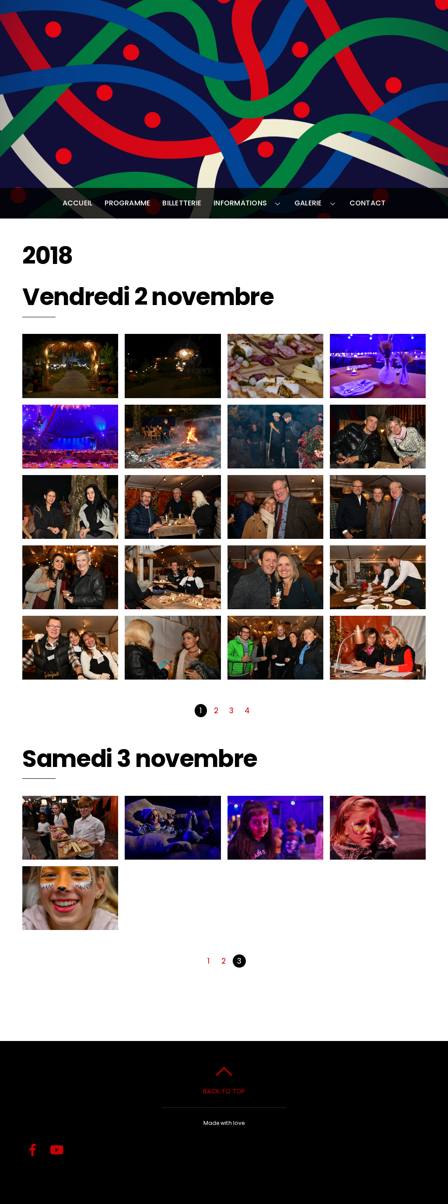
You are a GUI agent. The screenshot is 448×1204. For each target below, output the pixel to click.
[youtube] (56, 1150)
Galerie (308, 203)
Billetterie (181, 203)
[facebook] (32, 1150)
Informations (240, 203)
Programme (127, 203)
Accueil (78, 203)
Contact (368, 203)
